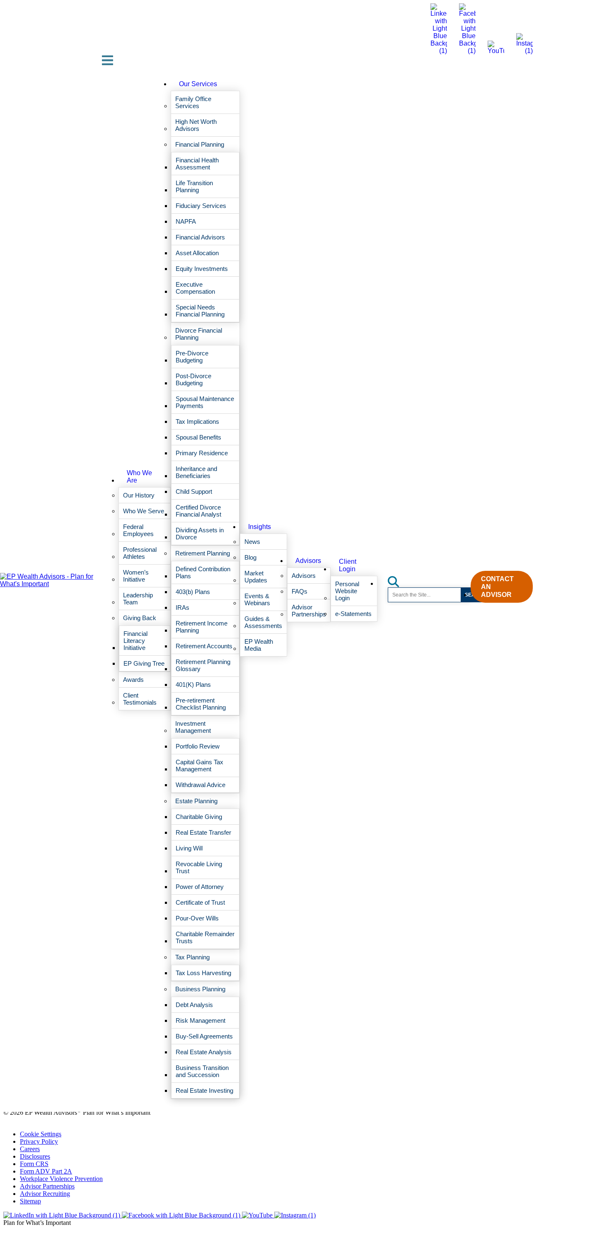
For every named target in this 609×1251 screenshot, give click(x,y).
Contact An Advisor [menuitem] (497, 586)
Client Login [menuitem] (347, 565)
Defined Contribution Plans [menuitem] (203, 572)
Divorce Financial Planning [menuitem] (198, 334)
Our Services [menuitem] (198, 83)
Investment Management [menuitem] (193, 727)
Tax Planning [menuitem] (192, 957)
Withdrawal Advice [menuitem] (200, 784)
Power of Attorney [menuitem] (200, 886)
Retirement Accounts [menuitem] (204, 646)
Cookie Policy (251, 1195)
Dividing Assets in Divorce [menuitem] (200, 533)
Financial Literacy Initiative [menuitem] (135, 640)
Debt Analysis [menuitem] (194, 1004)
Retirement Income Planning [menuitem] (201, 627)
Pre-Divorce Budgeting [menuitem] (192, 357)
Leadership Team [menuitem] (138, 599)
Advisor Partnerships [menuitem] (309, 611)
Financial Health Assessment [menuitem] (197, 164)
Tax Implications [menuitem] (197, 421)
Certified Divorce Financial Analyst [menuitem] (198, 511)
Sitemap (30, 1201)
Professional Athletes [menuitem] (140, 553)
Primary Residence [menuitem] (202, 452)
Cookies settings (322, 1216)
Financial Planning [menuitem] (199, 144)
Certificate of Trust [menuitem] (200, 902)
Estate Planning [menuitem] (196, 800)
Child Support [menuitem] (194, 491)
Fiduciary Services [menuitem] (201, 205)
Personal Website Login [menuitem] (347, 590)
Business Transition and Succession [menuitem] (202, 1071)
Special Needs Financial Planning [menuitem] (200, 311)
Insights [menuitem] (259, 526)
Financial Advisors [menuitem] (200, 237)
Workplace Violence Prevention (61, 1178)
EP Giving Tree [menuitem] (143, 663)
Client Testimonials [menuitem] (140, 699)
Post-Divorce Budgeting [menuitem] (193, 379)
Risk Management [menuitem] (200, 1020)
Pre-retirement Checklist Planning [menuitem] (201, 704)
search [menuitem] (398, 579)
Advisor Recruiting (45, 1193)
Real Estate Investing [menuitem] (204, 1090)
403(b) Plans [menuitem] (193, 591)
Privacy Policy (39, 1141)
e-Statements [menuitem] (353, 613)
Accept (388, 1216)
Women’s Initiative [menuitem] (136, 576)
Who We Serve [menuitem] (143, 510)
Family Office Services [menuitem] (193, 102)
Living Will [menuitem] (189, 848)
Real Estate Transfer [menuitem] (203, 832)
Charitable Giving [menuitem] (199, 816)
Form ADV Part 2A (46, 1171)
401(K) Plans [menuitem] (193, 684)
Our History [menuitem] (139, 495)
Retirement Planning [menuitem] (202, 553)
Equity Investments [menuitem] (202, 268)
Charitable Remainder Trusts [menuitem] (205, 937)
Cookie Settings (40, 1133)
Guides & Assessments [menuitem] (263, 622)
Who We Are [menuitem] (139, 476)
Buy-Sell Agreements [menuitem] (204, 1036)
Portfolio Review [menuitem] (198, 746)
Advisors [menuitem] (308, 560)
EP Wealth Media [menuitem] (258, 645)
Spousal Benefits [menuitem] (198, 437)
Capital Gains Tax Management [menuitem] (199, 765)
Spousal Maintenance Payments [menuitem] (205, 402)
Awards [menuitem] (133, 679)
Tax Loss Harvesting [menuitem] (203, 972)
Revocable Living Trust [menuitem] (199, 867)
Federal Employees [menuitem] (138, 530)
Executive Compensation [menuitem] (195, 288)
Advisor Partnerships (47, 1186)
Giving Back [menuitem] (139, 617)
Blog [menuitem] (250, 557)
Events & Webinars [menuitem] (257, 599)
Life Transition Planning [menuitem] (194, 186)
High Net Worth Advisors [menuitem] (196, 125)
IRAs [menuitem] (182, 607)
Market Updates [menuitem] (255, 577)
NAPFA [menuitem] (186, 221)
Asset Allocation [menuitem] (197, 252)
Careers (30, 1148)
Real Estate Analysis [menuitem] (204, 1051)
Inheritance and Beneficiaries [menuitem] (196, 472)
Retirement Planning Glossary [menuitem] (203, 665)
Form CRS (34, 1163)
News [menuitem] (252, 541)
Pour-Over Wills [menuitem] (197, 918)
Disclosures (35, 1156)
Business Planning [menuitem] (200, 989)
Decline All (455, 1216)
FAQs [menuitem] (299, 591)
